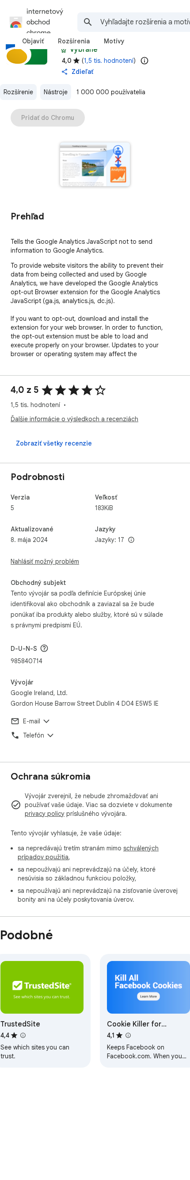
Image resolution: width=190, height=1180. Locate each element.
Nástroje (56, 92)
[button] (95, 165)
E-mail (31, 721)
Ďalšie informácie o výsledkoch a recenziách (74, 419)
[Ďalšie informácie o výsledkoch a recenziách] (44, 648)
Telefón (33, 735)
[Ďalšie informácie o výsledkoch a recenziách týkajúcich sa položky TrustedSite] (23, 1035)
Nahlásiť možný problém (45, 561)
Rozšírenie (18, 92)
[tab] (33, 41)
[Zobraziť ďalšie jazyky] (131, 540)
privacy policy (45, 814)
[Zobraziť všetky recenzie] (54, 443)
